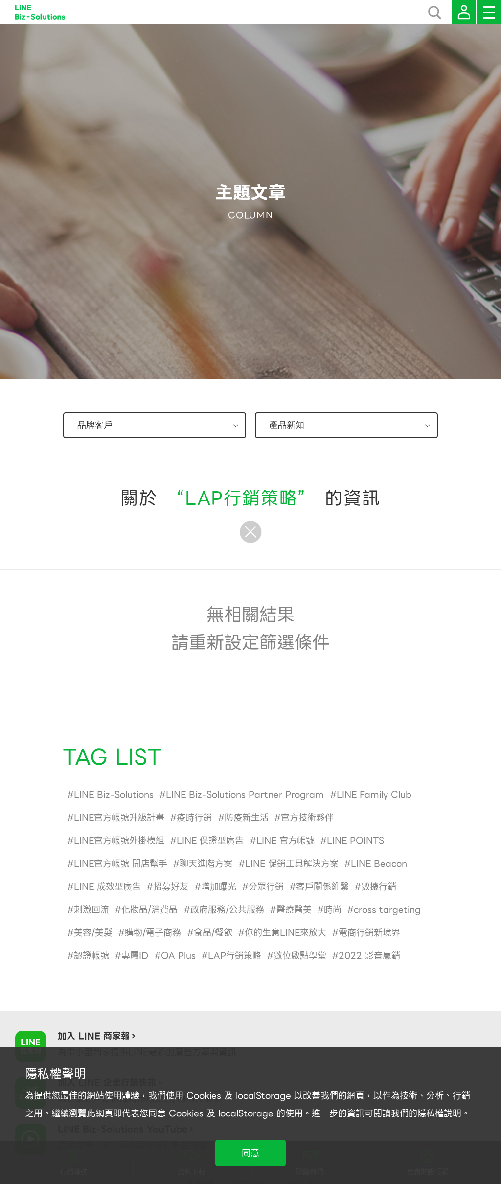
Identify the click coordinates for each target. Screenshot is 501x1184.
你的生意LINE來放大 (285, 932)
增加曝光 (218, 886)
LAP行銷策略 (234, 955)
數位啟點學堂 (299, 955)
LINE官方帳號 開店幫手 (120, 863)
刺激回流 (91, 909)
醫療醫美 (294, 909)
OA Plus (178, 955)
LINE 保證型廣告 (210, 840)
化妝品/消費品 (149, 909)
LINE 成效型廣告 (107, 886)
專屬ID (134, 955)
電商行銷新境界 (369, 932)
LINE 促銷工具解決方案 (292, 863)
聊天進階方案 (206, 863)
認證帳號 (91, 955)
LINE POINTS (355, 840)
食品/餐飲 (213, 932)
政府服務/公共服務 (227, 909)
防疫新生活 (247, 817)
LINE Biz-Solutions (114, 794)
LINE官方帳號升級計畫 (119, 817)
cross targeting (387, 909)
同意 (250, 1153)
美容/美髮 (93, 932)
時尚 (333, 909)
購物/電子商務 (153, 932)
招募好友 (170, 886)
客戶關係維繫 (322, 886)
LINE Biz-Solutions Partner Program (245, 794)
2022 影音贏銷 (369, 955)
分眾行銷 (266, 886)
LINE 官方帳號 (285, 840)
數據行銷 (378, 886)
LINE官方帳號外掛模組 (119, 840)
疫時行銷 (194, 817)
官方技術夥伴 (307, 817)
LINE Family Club (374, 794)
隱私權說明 (439, 1113)
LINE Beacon (379, 863)
